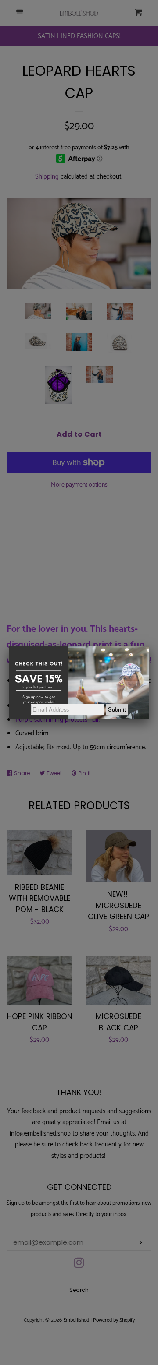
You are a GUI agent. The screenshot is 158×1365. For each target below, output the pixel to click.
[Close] (149, 646)
